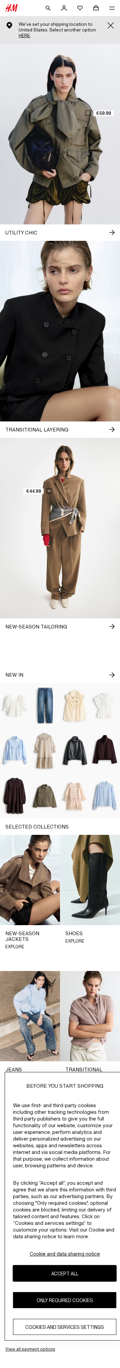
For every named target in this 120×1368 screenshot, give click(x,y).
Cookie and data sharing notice (65, 1254)
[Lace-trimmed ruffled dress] (75, 795)
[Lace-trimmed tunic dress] (15, 795)
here (24, 35)
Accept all (64, 1273)
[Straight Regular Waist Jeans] (45, 705)
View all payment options (30, 1349)
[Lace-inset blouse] (105, 795)
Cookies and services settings (64, 1327)
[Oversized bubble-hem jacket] (75, 750)
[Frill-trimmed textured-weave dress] (45, 750)
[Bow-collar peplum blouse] (105, 705)
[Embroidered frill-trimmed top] (75, 705)
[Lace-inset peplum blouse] (15, 705)
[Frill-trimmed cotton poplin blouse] (15, 750)
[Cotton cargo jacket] (45, 795)
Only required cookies (65, 1300)
